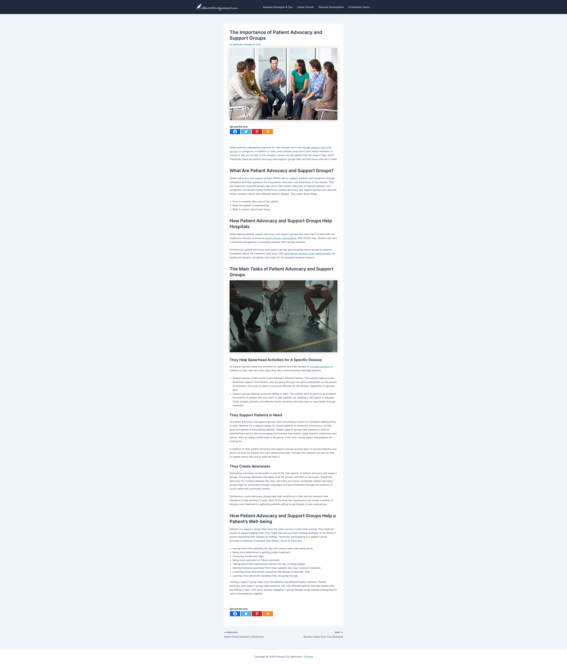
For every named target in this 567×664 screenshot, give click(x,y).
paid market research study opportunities (307, 253)
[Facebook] (235, 131)
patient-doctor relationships (280, 238)
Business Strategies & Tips (278, 7)
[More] (268, 131)
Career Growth (305, 7)
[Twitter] (246, 131)
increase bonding (319, 366)
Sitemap (308, 656)
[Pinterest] (257, 131)
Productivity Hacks (359, 7)
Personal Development (331, 7)
